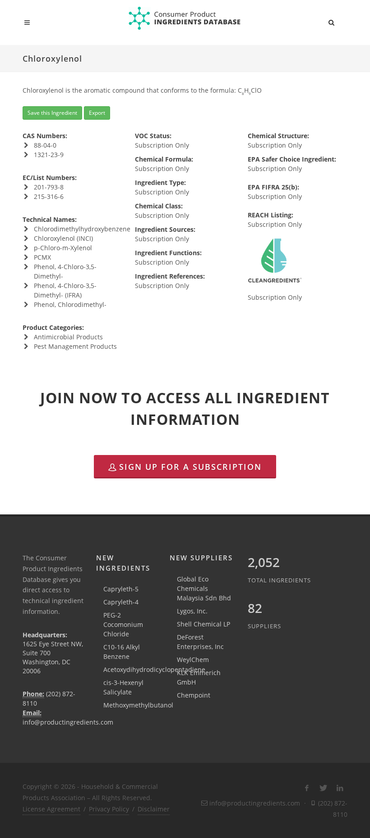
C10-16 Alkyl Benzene (121, 652)
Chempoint (193, 695)
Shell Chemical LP (203, 624)
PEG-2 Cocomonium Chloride (123, 624)
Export (97, 113)
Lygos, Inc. (192, 611)
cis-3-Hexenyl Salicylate (123, 687)
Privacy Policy (109, 809)
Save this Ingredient (52, 113)
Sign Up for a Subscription (190, 466)
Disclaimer (154, 809)
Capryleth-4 (121, 602)
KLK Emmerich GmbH (199, 677)
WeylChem (193, 659)
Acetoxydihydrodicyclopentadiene (154, 669)
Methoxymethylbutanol (138, 705)
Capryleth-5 (121, 589)
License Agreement (51, 809)
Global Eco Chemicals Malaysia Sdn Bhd (204, 588)
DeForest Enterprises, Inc (200, 642)
